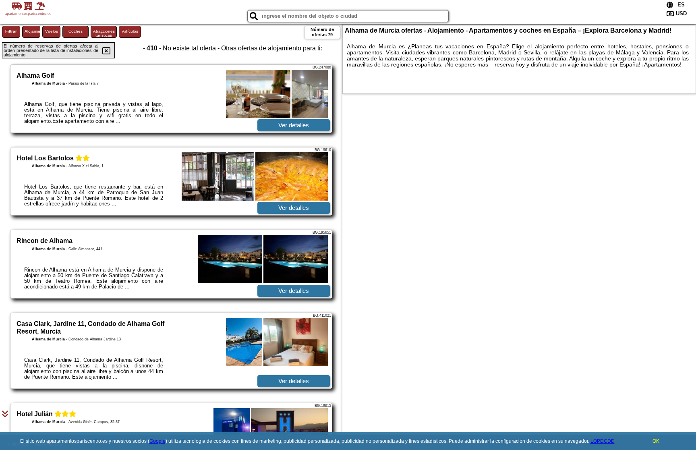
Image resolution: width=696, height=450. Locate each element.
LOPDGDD (602, 441)
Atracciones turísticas (104, 33)
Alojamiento (32, 31)
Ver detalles (293, 125)
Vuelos (51, 31)
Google (157, 441)
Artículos (130, 31)
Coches (75, 31)
